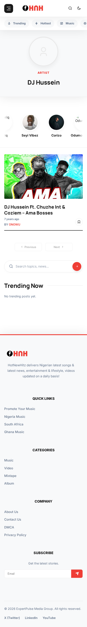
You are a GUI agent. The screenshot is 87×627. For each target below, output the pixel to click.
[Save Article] (79, 222)
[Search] (70, 8)
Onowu (14, 224)
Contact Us (12, 519)
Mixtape (10, 476)
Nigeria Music (14, 417)
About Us (11, 512)
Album (9, 483)
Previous (30, 247)
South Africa (13, 424)
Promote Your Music (19, 409)
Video (8, 468)
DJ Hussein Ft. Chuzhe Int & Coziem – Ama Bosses (34, 210)
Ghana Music (14, 432)
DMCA (9, 527)
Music (9, 460)
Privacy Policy (15, 535)
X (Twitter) (12, 618)
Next (57, 247)
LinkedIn (31, 618)
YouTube (49, 618)
